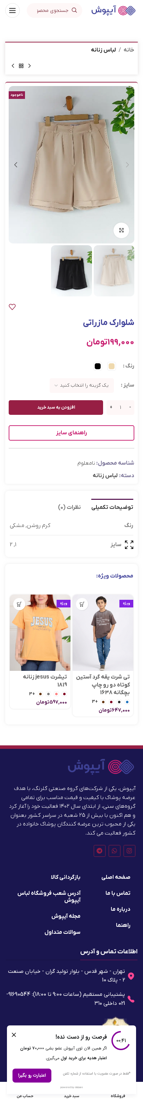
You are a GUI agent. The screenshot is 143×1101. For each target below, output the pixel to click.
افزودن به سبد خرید (56, 407)
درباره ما (121, 909)
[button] (127, 165)
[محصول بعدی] (13, 66)
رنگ (129, 366)
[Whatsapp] (114, 851)
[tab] (112, 507)
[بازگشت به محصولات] (21, 66)
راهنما (123, 925)
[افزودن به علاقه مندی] (12, 306)
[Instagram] (129, 851)
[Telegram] (100, 851)
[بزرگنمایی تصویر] (121, 230)
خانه (129, 50)
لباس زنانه (103, 50)
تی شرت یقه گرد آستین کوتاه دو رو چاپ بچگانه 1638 (103, 685)
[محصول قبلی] (29, 66)
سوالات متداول (62, 932)
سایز (128, 385)
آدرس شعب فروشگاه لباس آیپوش (49, 897)
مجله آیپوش (66, 916)
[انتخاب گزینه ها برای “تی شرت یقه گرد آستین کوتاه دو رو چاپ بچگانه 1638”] (82, 604)
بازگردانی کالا (66, 877)
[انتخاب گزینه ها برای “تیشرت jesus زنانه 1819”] (19, 604)
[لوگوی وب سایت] (113, 10)
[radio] (111, 366)
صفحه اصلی (116, 877)
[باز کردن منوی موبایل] (12, 10)
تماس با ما (118, 893)
